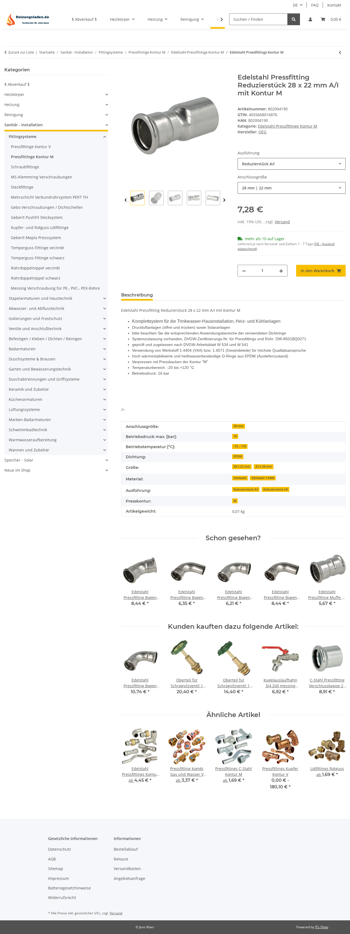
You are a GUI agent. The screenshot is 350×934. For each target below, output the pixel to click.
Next (224, 200)
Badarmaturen (22, 348)
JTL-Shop (321, 927)
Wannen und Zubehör (29, 450)
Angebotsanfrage (129, 878)
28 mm (239, 426)
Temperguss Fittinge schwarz (38, 257)
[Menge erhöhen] (281, 270)
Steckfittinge (22, 187)
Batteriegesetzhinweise (69, 888)
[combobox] (292, 164)
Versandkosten (127, 868)
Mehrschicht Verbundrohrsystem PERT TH (49, 197)
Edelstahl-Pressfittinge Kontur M (287, 126)
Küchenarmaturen (25, 399)
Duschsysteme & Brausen (32, 359)
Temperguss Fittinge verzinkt (37, 247)
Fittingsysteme (22, 136)
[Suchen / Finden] (293, 19)
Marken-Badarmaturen (30, 419)
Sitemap (55, 868)
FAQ (315, 5)
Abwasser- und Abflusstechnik (36, 308)
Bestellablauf (126, 849)
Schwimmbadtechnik (28, 429)
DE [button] (295, 5)
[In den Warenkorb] (125, 70)
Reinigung (13, 114)
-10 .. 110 (240, 446)
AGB (52, 859)
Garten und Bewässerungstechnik (40, 369)
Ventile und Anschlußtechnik (35, 328)
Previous (125, 200)
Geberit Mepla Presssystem (36, 237)
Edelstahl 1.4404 (263, 478)
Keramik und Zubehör (29, 389)
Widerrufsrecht (62, 897)
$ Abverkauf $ (17, 84)
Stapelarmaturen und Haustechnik (40, 298)
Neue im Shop (17, 470)
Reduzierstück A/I (246, 489)
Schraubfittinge (25, 166)
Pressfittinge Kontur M (32, 156)
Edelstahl (240, 478)
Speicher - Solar (18, 460)
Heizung (11, 104)
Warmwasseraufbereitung (33, 439)
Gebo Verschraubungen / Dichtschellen (47, 207)
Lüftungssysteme (24, 409)
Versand (282, 221)
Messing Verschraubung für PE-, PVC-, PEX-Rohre (55, 288)
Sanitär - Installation (23, 124)
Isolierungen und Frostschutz (35, 318)
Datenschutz (59, 849)
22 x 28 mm (263, 466)
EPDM (238, 456)
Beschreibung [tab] (137, 295)
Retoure (121, 859)
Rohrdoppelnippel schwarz (35, 278)
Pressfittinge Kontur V (31, 146)
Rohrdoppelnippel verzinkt (35, 268)
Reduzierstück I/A (275, 489)
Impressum (58, 878)
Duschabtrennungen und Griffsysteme (44, 379)
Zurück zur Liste (21, 52)
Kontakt (334, 5)
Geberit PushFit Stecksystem (37, 217)
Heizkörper (14, 94)
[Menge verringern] (244, 270)
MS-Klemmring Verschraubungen (41, 177)
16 (235, 436)
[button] (310, 19)
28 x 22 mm (242, 466)
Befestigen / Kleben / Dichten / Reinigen (45, 338)
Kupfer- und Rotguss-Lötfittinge (40, 227)
